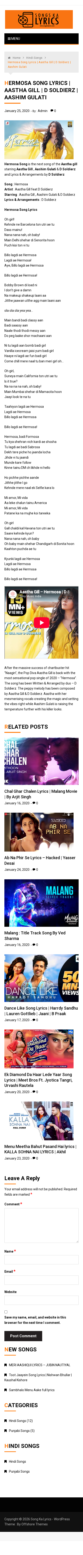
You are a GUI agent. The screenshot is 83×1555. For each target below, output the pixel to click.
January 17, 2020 (17, 1020)
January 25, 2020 (17, 111)
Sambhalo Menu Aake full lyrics (32, 1390)
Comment (13, 1204)
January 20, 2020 (17, 1092)
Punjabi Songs (19, 1431)
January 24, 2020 (17, 869)
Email (9, 1271)
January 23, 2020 (17, 1158)
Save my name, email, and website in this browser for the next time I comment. (35, 1320)
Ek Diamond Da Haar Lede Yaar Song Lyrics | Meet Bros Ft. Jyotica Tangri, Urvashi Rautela (38, 1080)
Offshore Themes (34, 1524)
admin (42, 111)
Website (10, 1292)
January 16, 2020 (17, 803)
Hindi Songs (17, 1421)
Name (10, 1251)
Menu (15, 38)
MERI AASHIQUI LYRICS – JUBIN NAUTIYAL (39, 1365)
